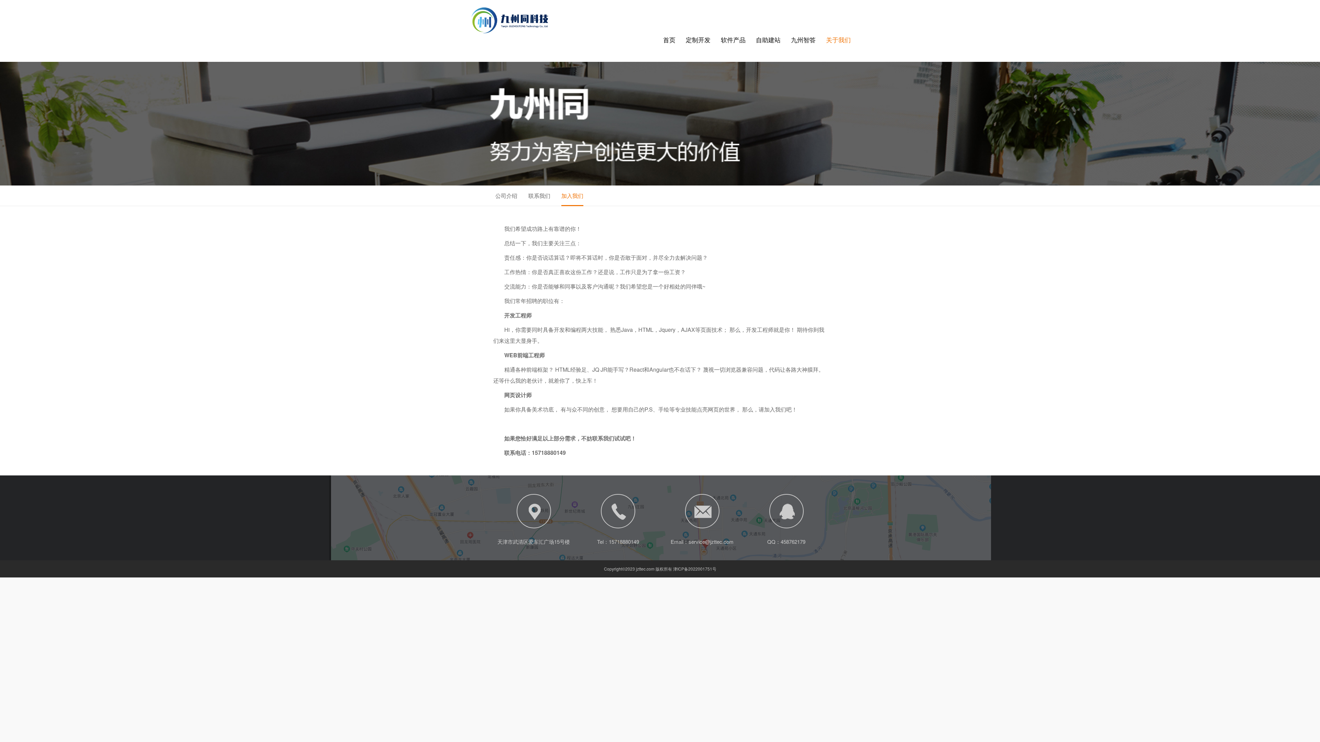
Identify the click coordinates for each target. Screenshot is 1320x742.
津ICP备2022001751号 (694, 569)
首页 (669, 39)
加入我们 (572, 196)
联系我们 (539, 196)
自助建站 (768, 39)
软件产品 (733, 39)
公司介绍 (506, 196)
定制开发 (698, 39)
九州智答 (803, 39)
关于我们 (838, 39)
